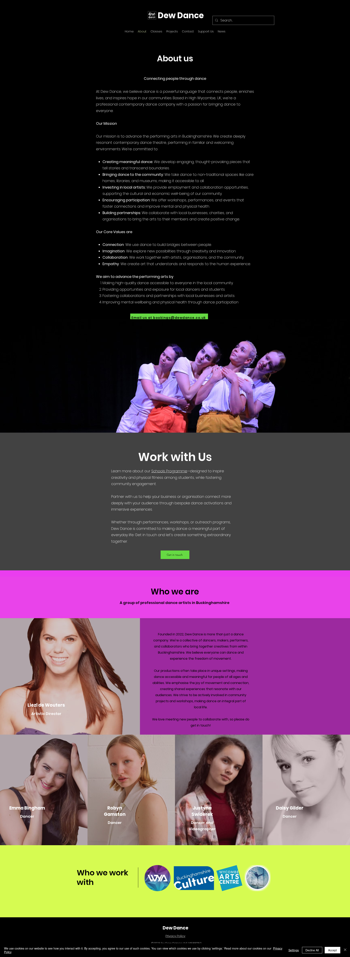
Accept (332, 950)
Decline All (312, 950)
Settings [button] (293, 950)
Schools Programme (169, 471)
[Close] (345, 950)
